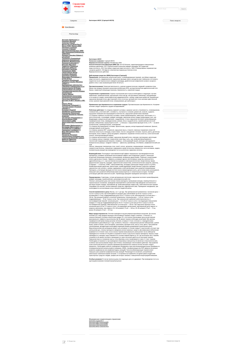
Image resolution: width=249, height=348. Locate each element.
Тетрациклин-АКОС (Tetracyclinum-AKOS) (69, 71)
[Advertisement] (174, 65)
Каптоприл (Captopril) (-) (96, 320)
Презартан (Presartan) (69, 135)
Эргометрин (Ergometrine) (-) (72, 117)
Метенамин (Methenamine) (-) (72, 125)
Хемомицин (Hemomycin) (71, 113)
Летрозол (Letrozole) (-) (70, 63)
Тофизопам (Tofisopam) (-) (71, 105)
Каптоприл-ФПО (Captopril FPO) (99, 326)
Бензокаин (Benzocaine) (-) (71, 127)
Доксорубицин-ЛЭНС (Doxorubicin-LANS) (69, 120)
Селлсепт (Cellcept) (69, 49)
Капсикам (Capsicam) (69, 69)
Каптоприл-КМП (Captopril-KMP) (99, 322)
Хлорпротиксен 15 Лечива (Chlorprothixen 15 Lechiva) (71, 88)
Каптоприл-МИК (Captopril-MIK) (98, 323)
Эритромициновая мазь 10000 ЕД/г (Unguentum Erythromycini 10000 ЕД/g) (73, 52)
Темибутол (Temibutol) (70, 66)
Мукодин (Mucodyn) (69, 64)
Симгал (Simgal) (67, 94)
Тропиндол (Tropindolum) (71, 58)
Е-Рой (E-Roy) (67, 78)
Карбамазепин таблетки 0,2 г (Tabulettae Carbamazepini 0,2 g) (73, 85)
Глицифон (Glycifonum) (70, 80)
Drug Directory (69, 27)
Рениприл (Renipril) (69, 41)
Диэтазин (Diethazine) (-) (70, 40)
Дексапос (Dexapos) (69, 141)
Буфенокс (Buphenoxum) (71, 61)
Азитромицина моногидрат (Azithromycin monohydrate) (72, 96)
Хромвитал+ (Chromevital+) (71, 111)
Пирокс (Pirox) (67, 103)
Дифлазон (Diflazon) (69, 68)
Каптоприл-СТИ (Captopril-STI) (98, 325)
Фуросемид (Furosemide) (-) (72, 77)
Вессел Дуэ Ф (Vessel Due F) (72, 44)
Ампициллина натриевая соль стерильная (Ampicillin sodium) (73, 137)
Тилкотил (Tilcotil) (68, 43)
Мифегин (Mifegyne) (69, 139)
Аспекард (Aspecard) (69, 74)
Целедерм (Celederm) (69, 75)
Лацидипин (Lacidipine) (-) (71, 130)
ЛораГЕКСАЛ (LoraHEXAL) (71, 128)
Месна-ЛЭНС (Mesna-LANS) (71, 46)
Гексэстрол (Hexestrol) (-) (71, 99)
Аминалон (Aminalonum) (71, 60)
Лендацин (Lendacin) (69, 47)
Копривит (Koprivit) (69, 110)
